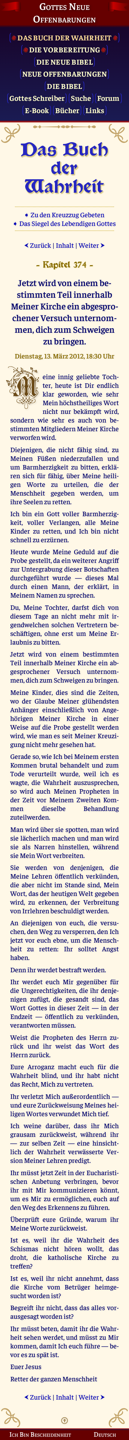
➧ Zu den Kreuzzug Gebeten (65, 214)
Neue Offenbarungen (64, 73)
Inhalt (65, 245)
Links (95, 110)
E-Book (37, 110)
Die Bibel (64, 85)
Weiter (92, 245)
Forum (108, 97)
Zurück (37, 245)
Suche (81, 97)
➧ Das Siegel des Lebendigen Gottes (64, 223)
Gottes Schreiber (36, 97)
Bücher (67, 110)
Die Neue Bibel (64, 61)
